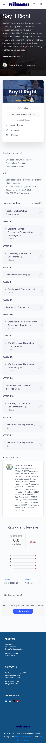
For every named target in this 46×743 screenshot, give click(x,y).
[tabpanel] (23, 173)
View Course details (11, 57)
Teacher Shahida (23, 465)
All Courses (9, 645)
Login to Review (23, 611)
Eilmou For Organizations (14, 649)
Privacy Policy (10, 656)
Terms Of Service (11, 653)
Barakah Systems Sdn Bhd (24, 737)
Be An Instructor (11, 647)
